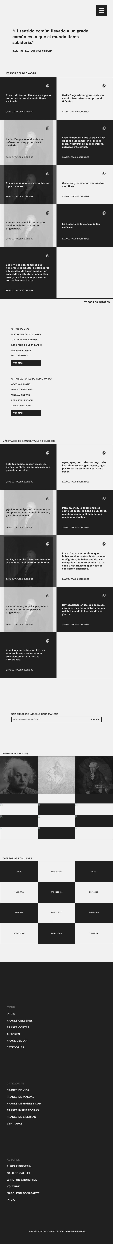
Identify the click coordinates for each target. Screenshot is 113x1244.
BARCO (65, 498)
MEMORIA (10, 128)
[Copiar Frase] (48, 86)
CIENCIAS (75, 213)
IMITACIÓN (24, 213)
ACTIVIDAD (67, 128)
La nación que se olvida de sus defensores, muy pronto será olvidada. (24, 142)
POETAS (77, 86)
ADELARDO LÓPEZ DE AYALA (26, 334)
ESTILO (9, 498)
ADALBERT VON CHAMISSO (25, 339)
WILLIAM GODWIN (20, 395)
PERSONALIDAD (21, 544)
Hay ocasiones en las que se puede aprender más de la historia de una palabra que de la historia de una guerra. (83, 609)
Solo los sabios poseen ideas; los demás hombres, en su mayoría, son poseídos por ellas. (28, 467)
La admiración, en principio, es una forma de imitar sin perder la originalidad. (27, 609)
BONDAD (66, 174)
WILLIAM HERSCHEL (21, 389)
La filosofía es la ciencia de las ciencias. (81, 225)
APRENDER (67, 595)
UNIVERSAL (24, 174)
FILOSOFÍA (67, 86)
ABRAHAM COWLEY (21, 350)
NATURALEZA (75, 453)
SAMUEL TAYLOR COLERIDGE (32, 51)
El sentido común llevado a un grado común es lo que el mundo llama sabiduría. (28, 98)
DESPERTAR (79, 128)
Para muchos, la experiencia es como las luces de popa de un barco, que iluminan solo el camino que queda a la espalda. (84, 512)
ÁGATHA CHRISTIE (20, 384)
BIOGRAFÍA (11, 255)
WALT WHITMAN (19, 355)
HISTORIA (78, 595)
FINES (74, 174)
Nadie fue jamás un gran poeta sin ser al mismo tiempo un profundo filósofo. (83, 98)
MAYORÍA (21, 453)
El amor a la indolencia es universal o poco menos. (27, 185)
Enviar (95, 719)
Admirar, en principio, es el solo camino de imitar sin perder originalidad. (25, 225)
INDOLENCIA (12, 174)
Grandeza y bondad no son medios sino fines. (83, 185)
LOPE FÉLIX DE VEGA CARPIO (26, 345)
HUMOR (9, 544)
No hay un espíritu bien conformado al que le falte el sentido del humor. (28, 561)
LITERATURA (19, 498)
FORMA (9, 595)
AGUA (64, 453)
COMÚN (9, 86)
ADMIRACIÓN (12, 213)
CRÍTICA (21, 255)
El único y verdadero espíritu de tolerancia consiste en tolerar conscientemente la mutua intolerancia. (25, 655)
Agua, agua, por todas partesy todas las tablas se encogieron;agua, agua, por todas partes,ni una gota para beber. (84, 467)
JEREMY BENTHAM (21, 405)
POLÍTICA (21, 641)
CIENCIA (66, 213)
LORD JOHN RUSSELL (22, 400)
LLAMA (17, 86)
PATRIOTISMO (22, 128)
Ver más (18, 363)
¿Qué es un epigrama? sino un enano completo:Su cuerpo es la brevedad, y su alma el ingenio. (28, 512)
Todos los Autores (97, 302)
